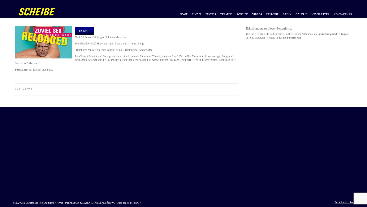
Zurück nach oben (344, 202)
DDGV (137, 202)
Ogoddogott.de (124, 202)
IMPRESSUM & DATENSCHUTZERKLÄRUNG (90, 202)
